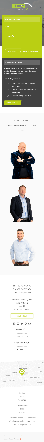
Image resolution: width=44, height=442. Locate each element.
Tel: (14, 285)
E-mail (6, 26)
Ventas (16, 121)
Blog (22, 409)
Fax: (14, 289)
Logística (34, 126)
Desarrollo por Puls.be (11, 439)
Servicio (22, 393)
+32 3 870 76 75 (24, 285)
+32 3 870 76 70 (24, 289)
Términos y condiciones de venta (22, 421)
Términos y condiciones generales (22, 418)
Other (23, 436)
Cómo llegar (22, 316)
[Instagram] (26, 323)
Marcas (22, 412)
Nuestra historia (22, 405)
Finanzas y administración (16, 126)
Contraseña (9, 36)
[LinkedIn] (19, 323)
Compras (26, 121)
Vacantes (22, 400)
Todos (22, 131)
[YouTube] (29, 323)
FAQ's (22, 396)
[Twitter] (23, 323)
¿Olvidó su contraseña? (30, 52)
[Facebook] (15, 323)
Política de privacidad (22, 424)
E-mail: (16, 292)
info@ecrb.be (25, 292)
